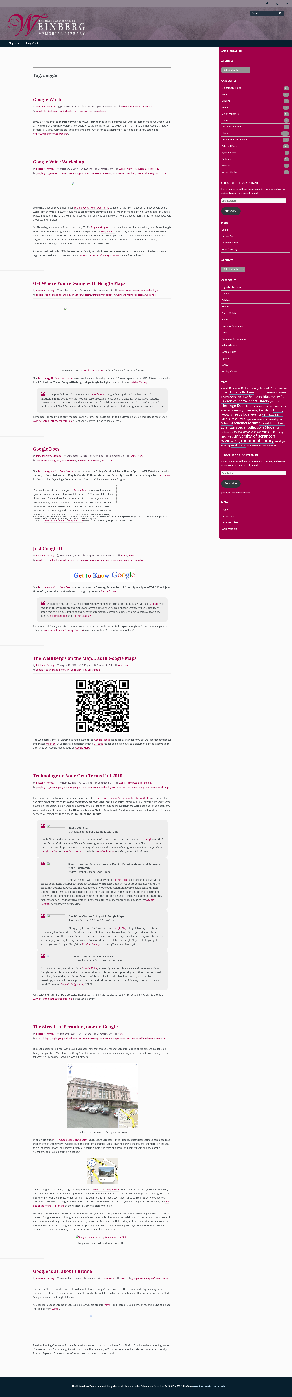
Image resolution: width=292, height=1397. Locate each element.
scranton (63, 173)
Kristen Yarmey (139, 382)
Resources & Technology (140, 106)
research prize (275, 419)
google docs (50, 787)
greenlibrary (274, 402)
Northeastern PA (135, 1038)
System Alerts (229, 152)
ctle (226, 392)
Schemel (227, 423)
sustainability (227, 432)
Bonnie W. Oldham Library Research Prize (252, 388)
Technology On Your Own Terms (91, 207)
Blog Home (14, 43)
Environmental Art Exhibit (275, 393)
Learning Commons (232, 126)
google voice (50, 173)
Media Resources (53, 111)
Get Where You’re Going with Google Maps (79, 283)
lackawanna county (88, 1038)
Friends (225, 107)
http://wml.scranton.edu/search (50, 133)
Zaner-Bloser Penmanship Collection (261, 446)
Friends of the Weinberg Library (245, 401)
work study (238, 445)
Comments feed (230, 242)
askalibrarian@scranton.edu (209, 1386)
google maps (51, 295)
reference (150, 1038)
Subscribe (231, 211)
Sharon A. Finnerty (45, 106)
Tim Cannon (163, 475)
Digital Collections (231, 88)
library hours (266, 410)
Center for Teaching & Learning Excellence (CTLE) (123, 798)
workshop (101, 111)
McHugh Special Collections (272, 415)
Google (154, 603)
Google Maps (99, 394)
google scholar (67, 560)
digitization (259, 393)
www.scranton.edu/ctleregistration (100, 255)
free (283, 397)
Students (272, 427)
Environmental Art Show (234, 397)
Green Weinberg (230, 113)
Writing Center (229, 172)
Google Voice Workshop (58, 161)
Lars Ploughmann (92, 370)
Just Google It (48, 548)
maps (116, 1038)
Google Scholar (82, 615)
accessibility (42, 1038)
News (124, 106)
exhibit (264, 396)
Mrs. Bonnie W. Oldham (48, 456)
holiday (250, 406)
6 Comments (107, 1278)
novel (108, 1304)
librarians (248, 410)
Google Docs (46, 449)
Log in (225, 229)
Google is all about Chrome (62, 1271)
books (279, 388)
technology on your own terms (79, 111)
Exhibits (226, 100)
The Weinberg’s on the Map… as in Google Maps (84, 658)
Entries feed (228, 236)
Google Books (58, 615)
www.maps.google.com (106, 1189)
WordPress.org (229, 249)
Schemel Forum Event (272, 423)
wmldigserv (281, 441)
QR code (51, 743)
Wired (55, 1308)
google (39, 111)
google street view (67, 1038)
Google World (48, 99)
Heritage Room (234, 405)
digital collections (241, 392)
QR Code (71, 669)
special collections (250, 427)
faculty (275, 396)
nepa (122, 1038)
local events (93, 787)
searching (145, 1278)
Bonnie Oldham (109, 591)
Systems (128, 665)
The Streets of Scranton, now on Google (75, 1026)
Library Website (32, 43)
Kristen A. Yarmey (45, 168)
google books (51, 560)
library (62, 669)
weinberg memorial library (140, 173)
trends (165, 1278)
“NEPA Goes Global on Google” (70, 1139)
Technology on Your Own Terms (55, 471)
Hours (225, 120)
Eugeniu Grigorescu (101, 227)
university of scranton (114, 173)
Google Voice (108, 231)
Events (122, 168)
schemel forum (246, 423)
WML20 (226, 165)
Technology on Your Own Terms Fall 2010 (77, 775)
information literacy (262, 406)
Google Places (102, 739)
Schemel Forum (230, 146)
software (155, 1278)
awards (225, 388)
